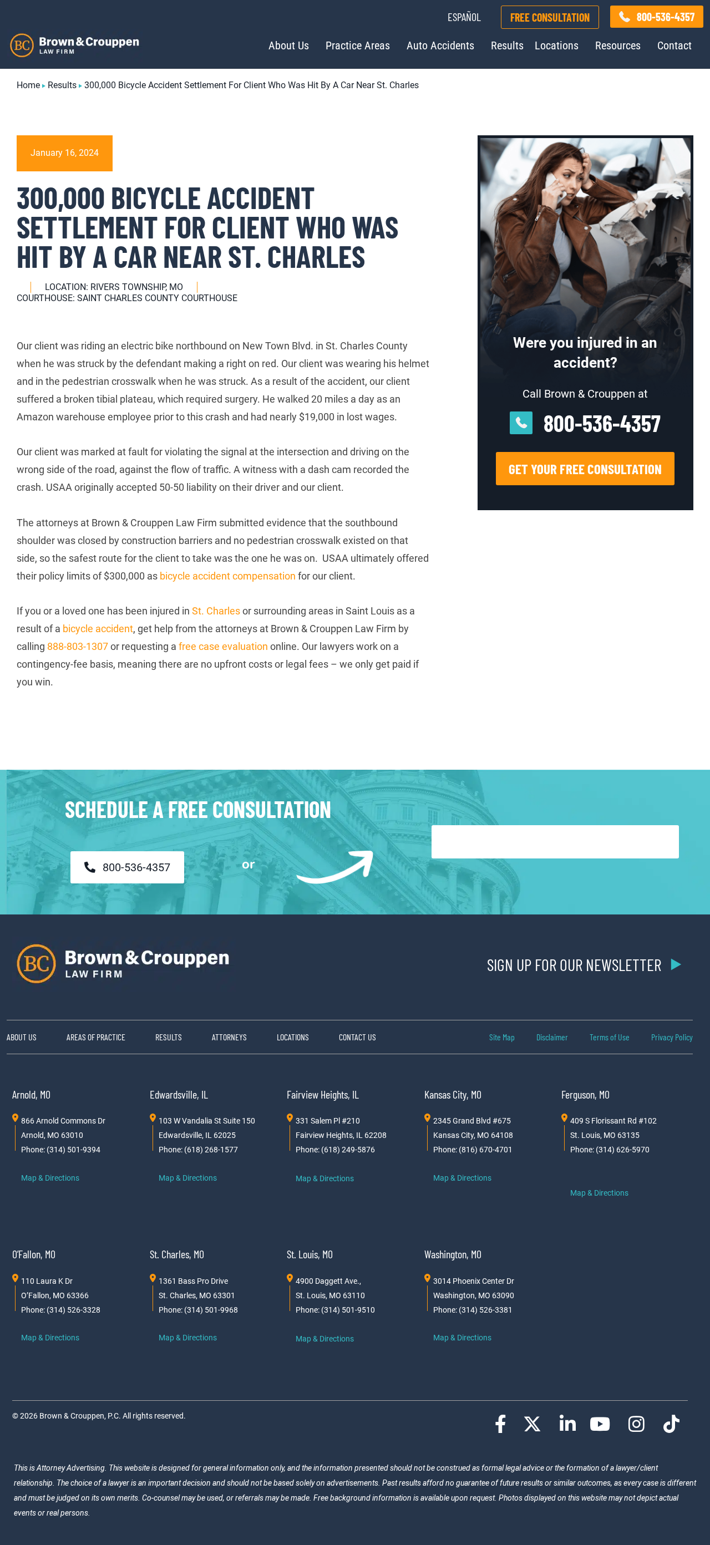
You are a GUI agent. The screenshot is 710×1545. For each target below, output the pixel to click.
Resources (618, 45)
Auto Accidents (440, 45)
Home (28, 85)
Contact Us (357, 1036)
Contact (674, 45)
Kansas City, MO (452, 1094)
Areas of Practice (96, 1036)
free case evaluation (223, 646)
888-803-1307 (78, 646)
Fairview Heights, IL (323, 1094)
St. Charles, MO (177, 1254)
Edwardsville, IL (179, 1094)
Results (507, 45)
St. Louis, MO (310, 1254)
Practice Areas (358, 45)
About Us (288, 45)
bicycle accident (98, 628)
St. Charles (216, 611)
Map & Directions (50, 1177)
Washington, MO (452, 1254)
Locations (557, 45)
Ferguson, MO (585, 1094)
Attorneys (229, 1036)
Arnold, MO (31, 1094)
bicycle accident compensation (228, 576)
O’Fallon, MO (33, 1254)
